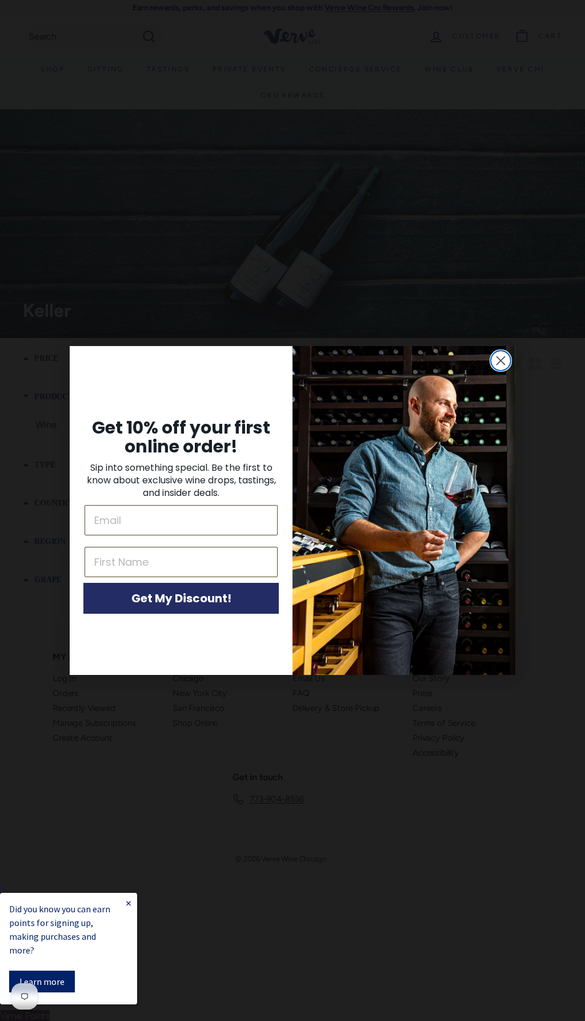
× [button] (2, 887)
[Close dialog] (501, 361)
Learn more (42, 981)
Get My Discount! (181, 598)
